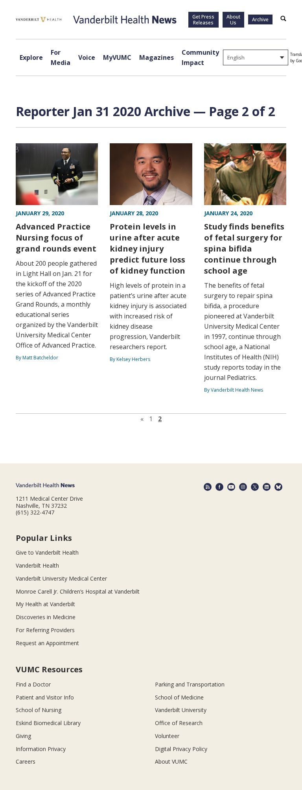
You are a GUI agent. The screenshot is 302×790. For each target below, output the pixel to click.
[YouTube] (231, 487)
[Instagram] (243, 487)
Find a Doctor (33, 684)
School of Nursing (38, 710)
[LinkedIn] (267, 487)
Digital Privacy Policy (181, 749)
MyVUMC (117, 57)
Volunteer (167, 736)
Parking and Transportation (190, 684)
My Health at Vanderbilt (45, 604)
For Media (60, 57)
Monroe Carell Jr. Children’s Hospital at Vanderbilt (78, 591)
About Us (233, 19)
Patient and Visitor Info (45, 697)
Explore (31, 57)
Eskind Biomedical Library (48, 723)
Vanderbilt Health (37, 565)
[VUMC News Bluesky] (278, 487)
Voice (86, 57)
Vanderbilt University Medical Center (61, 578)
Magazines (156, 57)
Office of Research (179, 723)
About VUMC (171, 761)
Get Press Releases (203, 19)
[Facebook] (219, 487)
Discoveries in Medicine (46, 617)
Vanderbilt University (180, 710)
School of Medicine (179, 697)
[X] (255, 487)
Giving (23, 736)
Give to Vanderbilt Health (47, 552)
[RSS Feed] (208, 487)
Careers (25, 761)
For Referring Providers (45, 630)
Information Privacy (41, 749)
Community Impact (200, 57)
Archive (260, 19)
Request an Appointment (47, 643)
